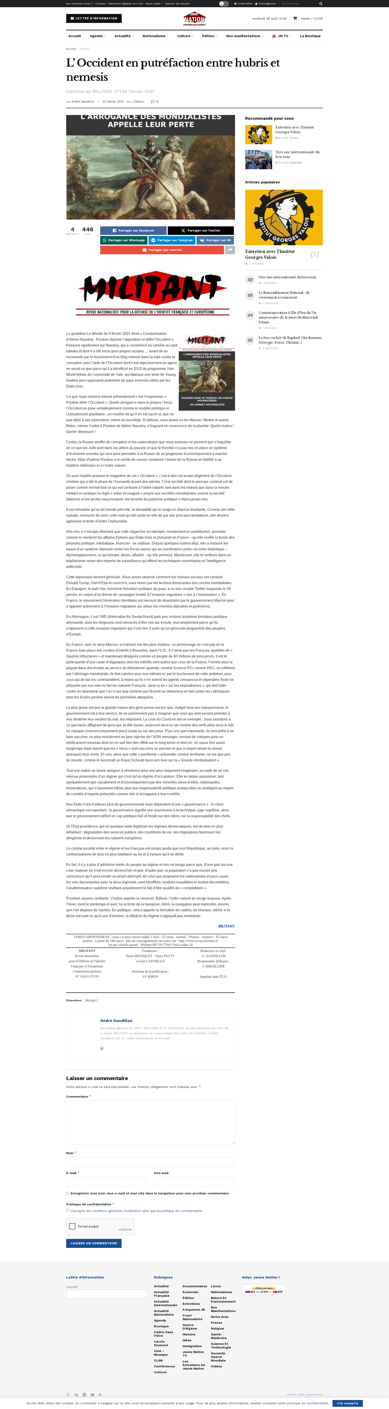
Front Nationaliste (192, 1317)
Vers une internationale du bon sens (287, 277)
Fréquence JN (194, 1309)
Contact (100, 3)
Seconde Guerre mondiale (218, 1356)
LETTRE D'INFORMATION (96, 18)
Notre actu (219, 1317)
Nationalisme (153, 36)
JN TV (283, 36)
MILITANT (226, 926)
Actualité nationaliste (164, 1312)
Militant (91, 1000)
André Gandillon (82, 101)
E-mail (73, 1173)
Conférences (164, 1366)
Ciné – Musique (161, 1352)
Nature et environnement (223, 1299)
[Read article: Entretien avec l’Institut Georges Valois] (258, 134)
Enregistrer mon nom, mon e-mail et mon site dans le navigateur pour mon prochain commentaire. (150, 1193)
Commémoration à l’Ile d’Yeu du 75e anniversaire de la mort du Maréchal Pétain (288, 317)
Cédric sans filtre (163, 1333)
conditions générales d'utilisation (116, 1211)
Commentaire (78, 1096)
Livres (216, 1286)
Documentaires (195, 1286)
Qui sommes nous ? (79, 3)
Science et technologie (221, 1345)
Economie (190, 1292)
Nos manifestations (243, 36)
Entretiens (191, 1303)
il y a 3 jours (288, 138)
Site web (161, 1173)
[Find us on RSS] (100, 1395)
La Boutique (310, 36)
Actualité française (162, 1293)
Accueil (74, 36)
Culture (183, 36)
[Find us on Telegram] (84, 1395)
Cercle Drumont (161, 1343)
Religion (217, 1328)
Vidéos (216, 1366)
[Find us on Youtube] (92, 1395)
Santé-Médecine (219, 1336)
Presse (216, 1322)
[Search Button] (320, 3)
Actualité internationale (165, 1303)
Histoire (189, 1334)
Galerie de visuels (177, 3)
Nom (71, 1153)
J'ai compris (347, 1403)
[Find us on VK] (76, 1395)
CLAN (158, 1360)
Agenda (96, 36)
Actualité (123, 36)
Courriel (72, 1287)
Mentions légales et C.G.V (126, 3)
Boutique (161, 1326)
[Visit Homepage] (194, 18)
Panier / (312, 18)
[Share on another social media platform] (230, 250)
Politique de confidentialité (90, 1204)
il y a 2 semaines (290, 162)
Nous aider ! (154, 3)
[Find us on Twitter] (68, 1395)
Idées (187, 1340)
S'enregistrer (267, 3)
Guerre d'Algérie (190, 1326)
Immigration (192, 1346)
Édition (208, 36)
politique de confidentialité (181, 1211)
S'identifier (245, 3)
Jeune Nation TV (193, 1353)
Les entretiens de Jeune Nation (194, 1364)
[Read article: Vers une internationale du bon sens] (258, 159)
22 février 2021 (113, 101)
